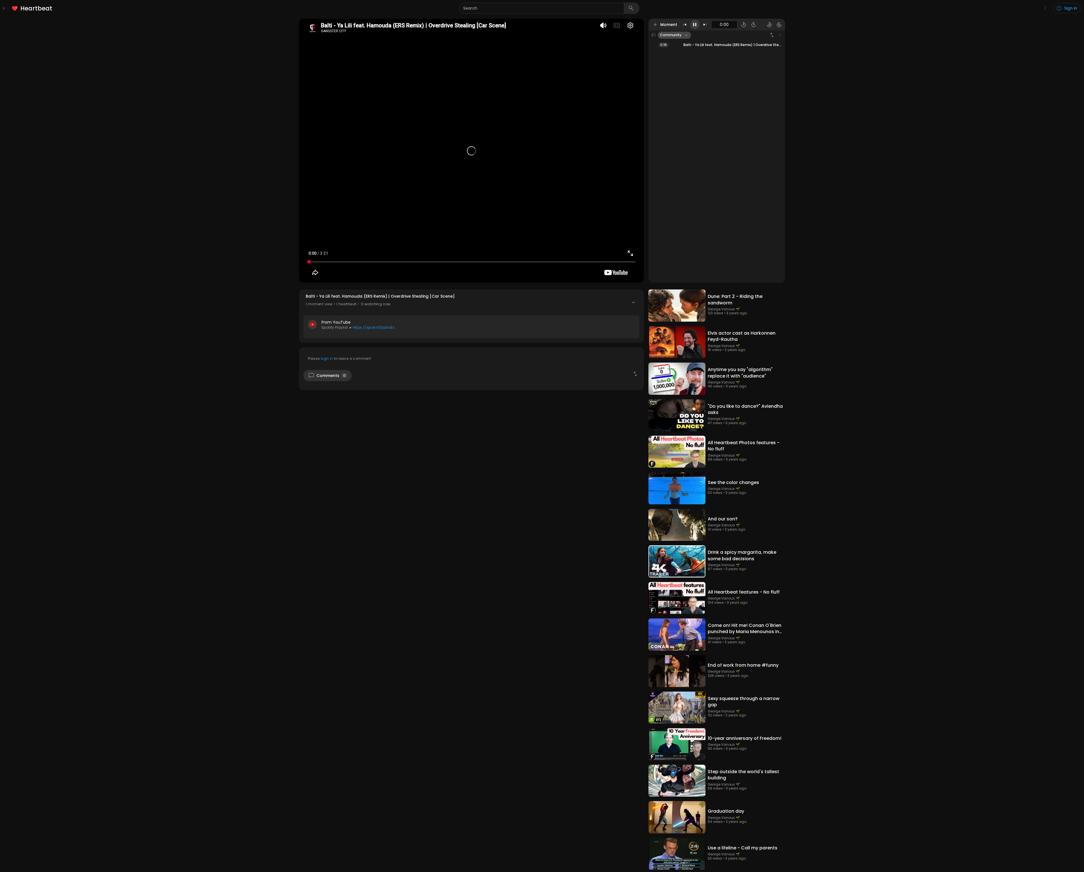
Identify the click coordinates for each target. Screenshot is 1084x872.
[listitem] (32, 8)
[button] (471, 316)
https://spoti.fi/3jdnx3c (374, 327)
